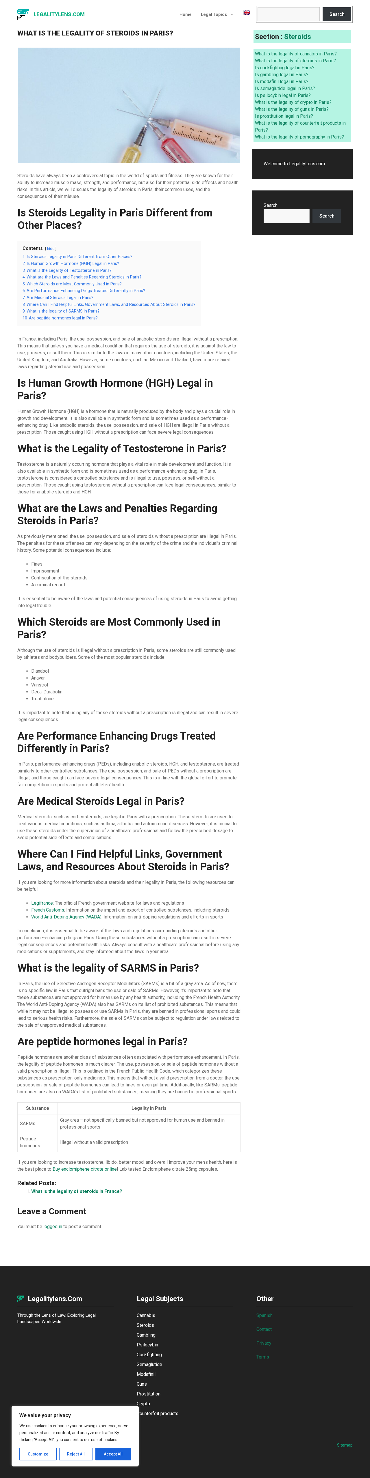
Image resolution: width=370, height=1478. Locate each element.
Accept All (113, 1454)
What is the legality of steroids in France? (76, 1191)
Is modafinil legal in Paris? (281, 81)
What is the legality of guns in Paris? (292, 109)
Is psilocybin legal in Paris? (283, 95)
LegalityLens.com (59, 14)
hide (50, 248)
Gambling (146, 1335)
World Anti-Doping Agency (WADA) (66, 917)
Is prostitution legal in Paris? (284, 116)
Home (186, 14)
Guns (142, 1384)
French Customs (47, 910)
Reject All (76, 1454)
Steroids (297, 37)
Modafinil (146, 1374)
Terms (262, 1357)
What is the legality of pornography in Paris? (299, 137)
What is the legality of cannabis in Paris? (296, 54)
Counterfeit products (157, 1413)
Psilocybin (147, 1345)
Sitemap (345, 1445)
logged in (52, 1226)
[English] (244, 14)
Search (337, 14)
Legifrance (42, 903)
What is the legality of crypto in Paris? (293, 102)
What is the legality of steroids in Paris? (295, 60)
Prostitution (148, 1394)
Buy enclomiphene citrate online (85, 1169)
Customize (38, 1454)
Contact (264, 1329)
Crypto (143, 1403)
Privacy (263, 1343)
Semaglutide (149, 1364)
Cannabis (146, 1315)
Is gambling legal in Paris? (281, 74)
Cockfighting (149, 1354)
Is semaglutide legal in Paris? (285, 88)
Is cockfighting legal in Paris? (284, 67)
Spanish (264, 1315)
